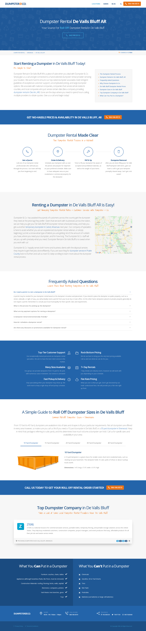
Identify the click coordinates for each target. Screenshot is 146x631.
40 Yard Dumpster (115, 443)
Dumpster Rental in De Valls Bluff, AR (113, 77)
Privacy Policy (19, 626)
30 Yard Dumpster (94, 443)
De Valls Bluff (40, 52)
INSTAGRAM (128, 615)
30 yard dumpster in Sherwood (114, 428)
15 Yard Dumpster (52, 443)
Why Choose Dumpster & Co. (110, 83)
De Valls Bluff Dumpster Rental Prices (113, 86)
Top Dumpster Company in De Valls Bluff (114, 93)
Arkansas (30, 52)
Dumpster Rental (19, 52)
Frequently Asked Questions (109, 80)
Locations (96, 4)
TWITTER (117, 615)
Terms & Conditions (32, 626)
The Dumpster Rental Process (110, 74)
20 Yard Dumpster (73, 443)
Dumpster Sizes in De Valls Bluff (111, 89)
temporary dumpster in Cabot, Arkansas (43, 227)
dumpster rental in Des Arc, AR (26, 92)
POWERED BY (126, 52)
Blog (114, 4)
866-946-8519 (133, 3)
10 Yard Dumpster (31, 443)
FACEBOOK (106, 615)
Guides (105, 4)
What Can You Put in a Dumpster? (111, 96)
